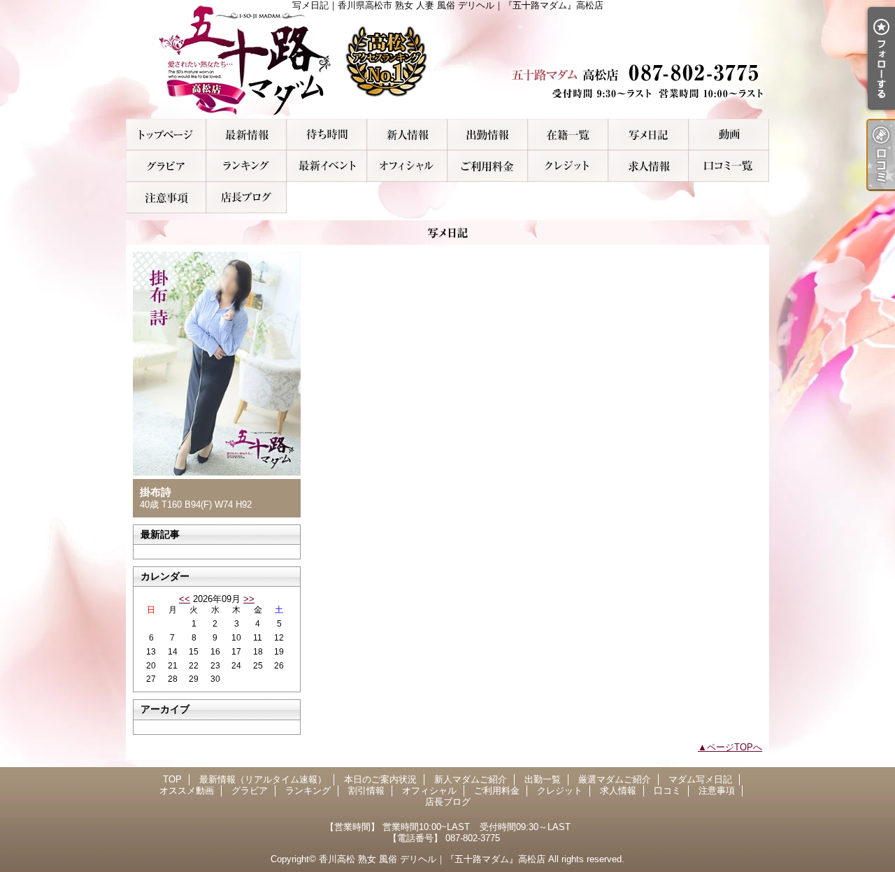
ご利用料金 (488, 166)
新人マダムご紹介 (407, 134)
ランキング (246, 166)
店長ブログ (246, 197)
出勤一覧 (488, 134)
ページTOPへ (734, 747)
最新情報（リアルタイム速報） (246, 134)
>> (249, 599)
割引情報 (327, 166)
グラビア (166, 166)
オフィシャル (407, 166)
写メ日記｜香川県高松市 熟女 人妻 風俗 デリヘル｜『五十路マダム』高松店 (447, 59)
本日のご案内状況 (327, 134)
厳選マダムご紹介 (568, 134)
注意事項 (166, 197)
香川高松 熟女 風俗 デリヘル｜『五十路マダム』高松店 (432, 859)
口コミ (729, 166)
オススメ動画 (729, 134)
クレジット (568, 166)
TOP (166, 134)
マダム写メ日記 (648, 134)
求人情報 (648, 166)
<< (184, 599)
